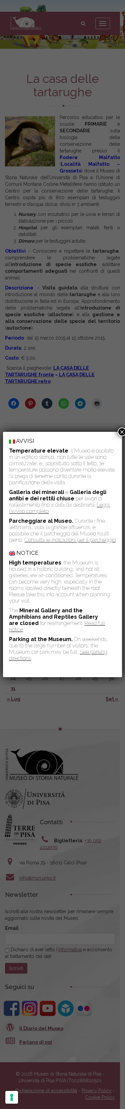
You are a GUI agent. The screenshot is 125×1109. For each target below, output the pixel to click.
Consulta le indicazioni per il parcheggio (70, 540)
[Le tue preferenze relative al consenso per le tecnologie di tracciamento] (11, 1097)
